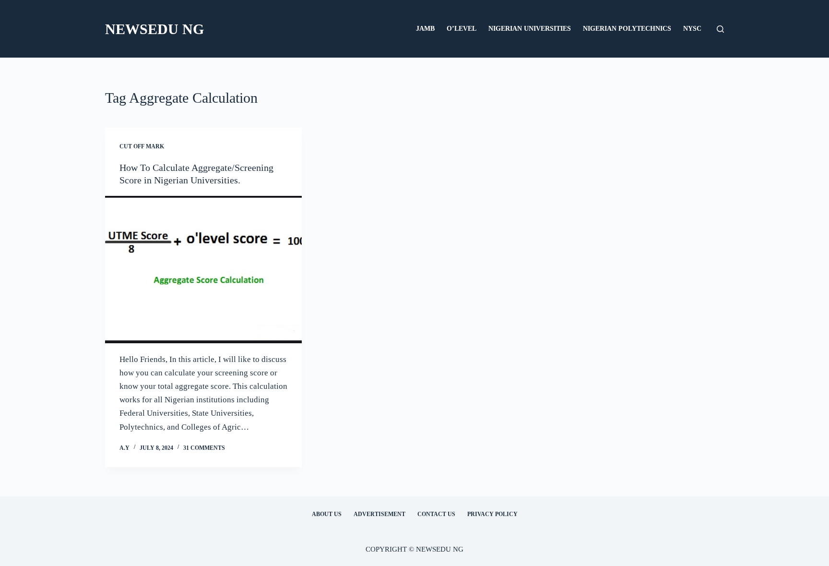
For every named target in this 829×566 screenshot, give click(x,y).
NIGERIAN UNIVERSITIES (529, 28)
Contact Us (436, 514)
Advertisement (379, 514)
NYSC (692, 28)
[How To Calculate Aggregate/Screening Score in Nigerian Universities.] (203, 270)
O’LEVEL (461, 28)
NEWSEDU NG (154, 29)
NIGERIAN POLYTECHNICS (627, 28)
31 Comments (204, 448)
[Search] (720, 29)
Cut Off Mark (141, 146)
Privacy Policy (492, 514)
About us (327, 514)
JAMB (425, 28)
